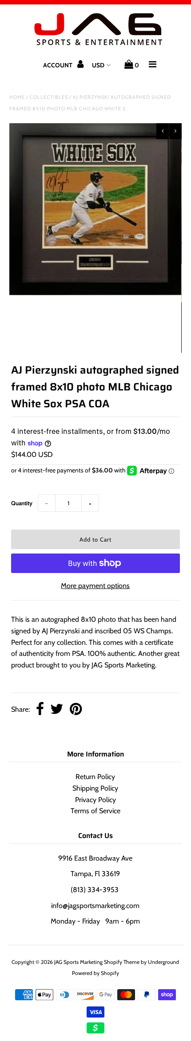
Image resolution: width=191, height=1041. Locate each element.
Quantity (21, 503)
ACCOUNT (58, 65)
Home (17, 97)
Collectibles (49, 97)
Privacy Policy (95, 799)
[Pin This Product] (76, 709)
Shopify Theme (121, 962)
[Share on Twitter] (57, 709)
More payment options (95, 585)
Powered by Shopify (95, 973)
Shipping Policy (95, 788)
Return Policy (95, 776)
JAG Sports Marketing (78, 962)
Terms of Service (95, 811)
